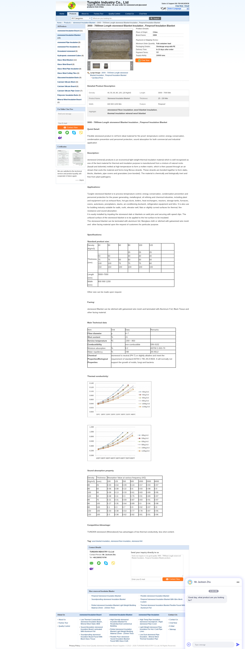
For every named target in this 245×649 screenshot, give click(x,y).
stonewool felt (137, 541)
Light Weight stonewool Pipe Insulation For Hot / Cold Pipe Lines (151, 629)
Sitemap (172, 629)
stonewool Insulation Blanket (84, 23)
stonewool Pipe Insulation (67, 42)
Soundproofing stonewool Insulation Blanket (108, 599)
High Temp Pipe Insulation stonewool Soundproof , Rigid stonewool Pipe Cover (151, 622)
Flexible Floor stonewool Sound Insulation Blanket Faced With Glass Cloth (120, 639)
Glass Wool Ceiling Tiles (67, 73)
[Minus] (238, 582)
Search (156, 18)
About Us (85, 14)
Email (187, 6)
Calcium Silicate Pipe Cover (68, 91)
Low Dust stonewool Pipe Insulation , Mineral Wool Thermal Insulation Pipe (149, 637)
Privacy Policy (74, 646)
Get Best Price (97, 78)
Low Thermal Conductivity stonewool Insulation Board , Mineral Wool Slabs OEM (92, 622)
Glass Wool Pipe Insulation (68, 69)
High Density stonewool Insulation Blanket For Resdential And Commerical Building (121, 623)
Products (72, 14)
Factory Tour (98, 14)
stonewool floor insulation (121, 541)
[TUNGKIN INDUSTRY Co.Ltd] (71, 5)
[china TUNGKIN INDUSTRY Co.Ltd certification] (63, 165)
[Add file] (189, 644)
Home (62, 14)
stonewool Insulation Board (68, 31)
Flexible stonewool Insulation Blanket (155, 596)
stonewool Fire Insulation (67, 47)
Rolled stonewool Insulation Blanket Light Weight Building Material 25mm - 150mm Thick (122, 631)
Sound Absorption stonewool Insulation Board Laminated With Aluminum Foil (92, 629)
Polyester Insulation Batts (67, 95)
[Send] (238, 644)
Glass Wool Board (64, 64)
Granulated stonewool (66, 51)
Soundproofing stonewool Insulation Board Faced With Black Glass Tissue (91, 637)
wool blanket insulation (101, 541)
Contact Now (72, 127)
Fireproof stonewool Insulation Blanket (106, 596)
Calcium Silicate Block (66, 82)
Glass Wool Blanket (65, 60)
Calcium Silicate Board (66, 86)
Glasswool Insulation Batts (68, 78)
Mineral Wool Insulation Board (69, 100)
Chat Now (179, 6)
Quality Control (114, 14)
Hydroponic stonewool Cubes (69, 56)
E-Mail (171, 626)
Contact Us (129, 14)
